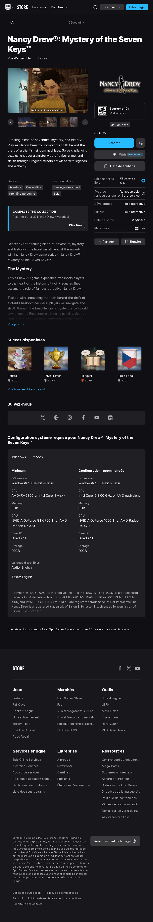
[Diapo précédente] (11, 122)
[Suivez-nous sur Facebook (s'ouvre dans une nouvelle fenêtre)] (83, 418)
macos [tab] (38, 457)
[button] (48, 324)
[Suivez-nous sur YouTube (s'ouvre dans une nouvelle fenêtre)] (97, 418)
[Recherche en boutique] (12, 22)
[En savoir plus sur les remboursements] (143, 193)
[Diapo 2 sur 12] (48, 122)
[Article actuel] (27, 122)
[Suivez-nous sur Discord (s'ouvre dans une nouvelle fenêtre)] (110, 418)
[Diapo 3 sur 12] (69, 122)
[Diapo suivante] (85, 122)
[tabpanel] (76, 507)
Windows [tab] (19, 457)
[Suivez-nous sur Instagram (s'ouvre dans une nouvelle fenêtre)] (70, 418)
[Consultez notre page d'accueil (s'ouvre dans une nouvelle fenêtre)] (56, 418)
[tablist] (76, 457)
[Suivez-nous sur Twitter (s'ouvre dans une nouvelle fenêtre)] (42, 418)
